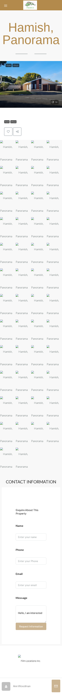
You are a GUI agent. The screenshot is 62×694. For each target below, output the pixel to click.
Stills (13, 122)
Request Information (31, 626)
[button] (31, 84)
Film (7, 122)
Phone (20, 549)
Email (19, 573)
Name (19, 525)
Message (21, 597)
